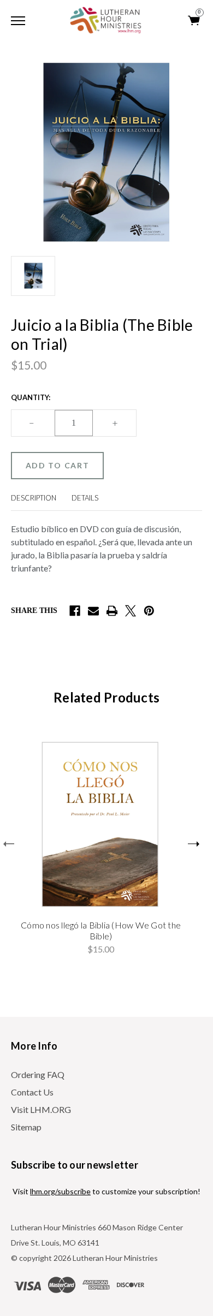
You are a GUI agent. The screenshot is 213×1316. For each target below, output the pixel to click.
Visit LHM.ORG (41, 1109)
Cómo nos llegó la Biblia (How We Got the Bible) (101, 930)
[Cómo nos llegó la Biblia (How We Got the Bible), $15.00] (101, 824)
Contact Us (32, 1092)
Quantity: (30, 397)
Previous (8, 844)
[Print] (111, 610)
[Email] (93, 610)
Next (193, 844)
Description (33, 497)
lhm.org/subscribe (60, 1191)
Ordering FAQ (37, 1074)
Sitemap (26, 1127)
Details (85, 497)
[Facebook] (74, 610)
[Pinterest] (149, 610)
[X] (130, 610)
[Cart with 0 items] (194, 20)
